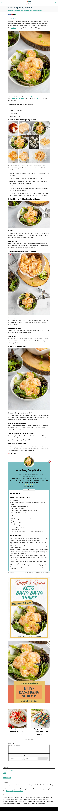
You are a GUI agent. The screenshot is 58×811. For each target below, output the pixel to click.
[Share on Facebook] (9, 14)
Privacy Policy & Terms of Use (14, 791)
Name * (12, 756)
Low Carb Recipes (38, 10)
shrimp (13, 28)
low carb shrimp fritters (19, 98)
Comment (11, 743)
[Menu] (2, 3)
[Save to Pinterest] (12, 14)
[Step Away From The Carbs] (29, 3)
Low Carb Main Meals (21, 10)
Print (29, 489)
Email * (26, 756)
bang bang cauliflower (32, 96)
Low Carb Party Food (30, 10)
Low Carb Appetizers (12, 10)
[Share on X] (14, 14)
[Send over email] (16, 14)
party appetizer (37, 98)
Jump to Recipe (13, 18)
